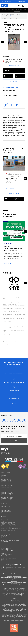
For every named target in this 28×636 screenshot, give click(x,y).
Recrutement (4, 553)
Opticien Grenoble (10, 592)
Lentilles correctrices (5, 507)
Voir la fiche (14, 193)
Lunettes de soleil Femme (6, 492)
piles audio (8, 603)
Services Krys (4, 535)
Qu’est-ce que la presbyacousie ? (8, 525)
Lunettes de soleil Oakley (6, 499)
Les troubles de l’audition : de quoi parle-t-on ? (11, 519)
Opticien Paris (6, 588)
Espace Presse (4, 549)
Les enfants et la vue (5, 537)
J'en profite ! (17, 11)
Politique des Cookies (6, 556)
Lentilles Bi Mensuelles (6, 511)
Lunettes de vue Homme (6, 478)
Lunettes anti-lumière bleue (7, 484)
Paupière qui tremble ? (6, 541)
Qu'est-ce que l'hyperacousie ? (8, 524)
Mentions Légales (5, 555)
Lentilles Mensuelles (5, 512)
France (18, 14)
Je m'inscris (14, 440)
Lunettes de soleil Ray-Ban (7, 497)
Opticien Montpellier (17, 590)
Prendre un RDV (8, 1)
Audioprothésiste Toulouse (9, 595)
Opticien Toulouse (14, 588)
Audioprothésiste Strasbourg (9, 597)
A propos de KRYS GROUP (7, 550)
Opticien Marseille (18, 592)
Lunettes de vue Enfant (6, 479)
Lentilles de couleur (5, 509)
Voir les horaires (14, 65)
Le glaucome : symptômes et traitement (10, 540)
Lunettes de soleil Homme (7, 493)
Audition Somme (6, 15)
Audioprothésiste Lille (20, 595)
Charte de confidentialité (6, 554)
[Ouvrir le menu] (26, 6)
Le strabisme (4, 538)
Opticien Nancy (8, 594)
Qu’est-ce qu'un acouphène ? (7, 523)
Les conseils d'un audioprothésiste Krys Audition (12, 528)
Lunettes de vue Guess (6, 480)
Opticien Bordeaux (8, 589)
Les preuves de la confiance (7, 548)
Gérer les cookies (5, 560)
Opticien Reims (14, 593)
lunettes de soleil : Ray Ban (16, 612)
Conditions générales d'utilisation (8, 558)
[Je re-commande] (19, 6)
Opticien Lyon (22, 588)
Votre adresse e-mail (10, 432)
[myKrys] (16, 6)
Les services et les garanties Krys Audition (10, 527)
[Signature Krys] (14, 283)
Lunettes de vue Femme (6, 476)
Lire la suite (7, 263)
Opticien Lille (10, 590)
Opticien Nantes (16, 589)
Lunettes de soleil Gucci (6, 498)
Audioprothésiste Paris (17, 594)
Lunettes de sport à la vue (6, 485)
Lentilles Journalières (5, 510)
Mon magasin (21, 1)
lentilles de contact (8, 601)
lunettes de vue (15, 601)
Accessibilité (4, 559)
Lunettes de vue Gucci (6, 481)
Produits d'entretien (5, 513)
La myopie (3, 536)
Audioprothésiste (11, 14)
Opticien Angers (21, 593)
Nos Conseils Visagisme (6, 534)
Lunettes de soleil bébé (6, 496)
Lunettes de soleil (5, 491)
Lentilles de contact (5, 506)
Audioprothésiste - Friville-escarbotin (10, 17)
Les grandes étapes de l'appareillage (9, 521)
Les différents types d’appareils (8, 522)
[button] (22, 6)
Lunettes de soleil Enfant (6, 494)
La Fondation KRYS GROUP (7, 552)
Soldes (2, 500)
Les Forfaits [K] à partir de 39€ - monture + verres (12, 482)
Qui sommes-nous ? (5, 547)
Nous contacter (9, 571)
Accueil (3, 14)
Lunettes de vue (4, 475)
